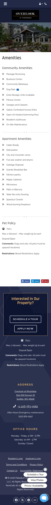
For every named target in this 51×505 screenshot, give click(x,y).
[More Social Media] (35, 500)
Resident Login (15, 458)
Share (26, 281)
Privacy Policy (36, 464)
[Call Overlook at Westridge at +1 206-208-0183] (46, 3)
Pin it (46, 281)
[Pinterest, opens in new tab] (28, 500)
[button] (41, 3)
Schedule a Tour (25, 319)
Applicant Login (33, 458)
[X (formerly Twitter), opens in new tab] (22, 500)
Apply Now (27, 328)
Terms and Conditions (16, 464)
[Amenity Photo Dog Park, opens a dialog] (18, 89)
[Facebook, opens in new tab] (16, 500)
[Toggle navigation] (5, 3)
